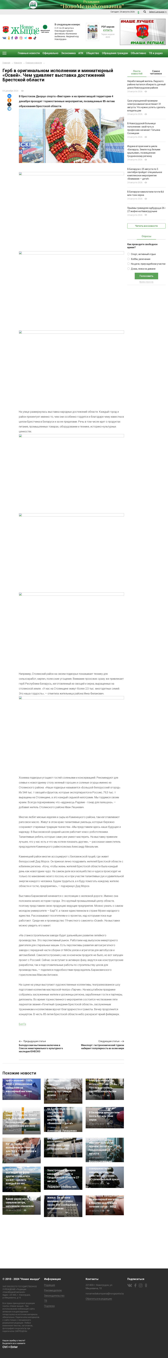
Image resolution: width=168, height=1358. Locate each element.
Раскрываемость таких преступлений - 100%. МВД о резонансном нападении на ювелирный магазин (21, 1084)
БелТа (22, 1024)
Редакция (49, 1285)
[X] (9, 104)
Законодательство (54, 1295)
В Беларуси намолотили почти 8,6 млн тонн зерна (104, 1116)
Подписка (49, 1306)
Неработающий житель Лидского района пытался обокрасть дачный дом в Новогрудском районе (146, 84)
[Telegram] (9, 109)
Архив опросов (146, 282)
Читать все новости (146, 226)
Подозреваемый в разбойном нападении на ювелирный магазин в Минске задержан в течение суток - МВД (104, 1199)
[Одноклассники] (9, 100)
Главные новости (34, 63)
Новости (18, 63)
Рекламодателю (53, 1290)
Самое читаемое (156, 72)
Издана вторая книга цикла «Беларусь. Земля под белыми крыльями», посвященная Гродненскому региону (21, 1118)
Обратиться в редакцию (99, 1298)
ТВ (45, 1300)
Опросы (146, 236)
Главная (6, 63)
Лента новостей (136, 72)
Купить (108, 30)
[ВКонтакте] (9, 96)
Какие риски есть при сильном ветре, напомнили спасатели (20, 1202)
